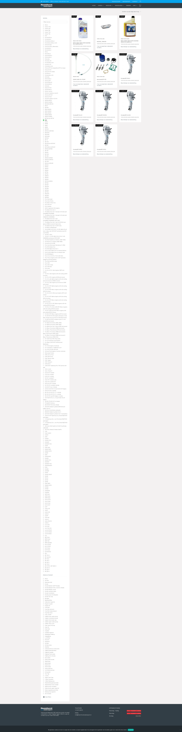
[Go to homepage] (46, 5)
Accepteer (130, 729)
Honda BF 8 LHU (77, 115)
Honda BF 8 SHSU (102, 115)
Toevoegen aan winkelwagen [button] (82, 46)
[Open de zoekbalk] (140, 1)
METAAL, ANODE (101, 41)
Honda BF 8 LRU (101, 149)
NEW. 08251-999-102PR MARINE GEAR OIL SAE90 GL (129, 41)
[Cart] (140, 5)
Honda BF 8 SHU (125, 78)
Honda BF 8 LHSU (126, 115)
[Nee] (180, 730)
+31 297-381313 (45, 1)
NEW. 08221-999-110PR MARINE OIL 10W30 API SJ (81, 43)
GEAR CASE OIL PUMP (79, 79)
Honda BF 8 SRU (77, 149)
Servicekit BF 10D (101, 79)
